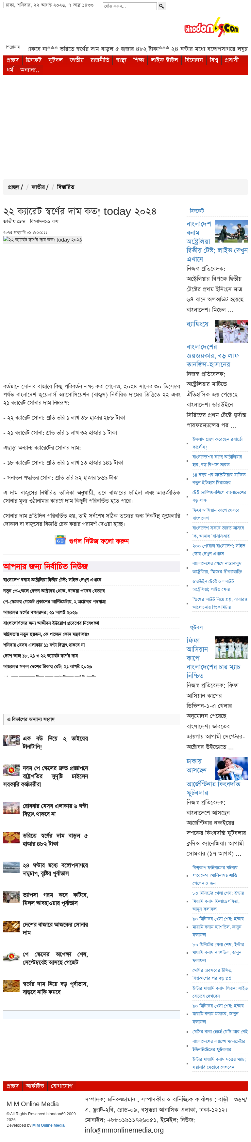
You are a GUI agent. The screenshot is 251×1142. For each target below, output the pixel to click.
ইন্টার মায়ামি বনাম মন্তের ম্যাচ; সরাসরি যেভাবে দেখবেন (219, 1063)
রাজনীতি (100, 60)
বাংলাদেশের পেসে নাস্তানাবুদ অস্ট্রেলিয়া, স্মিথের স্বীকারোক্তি (217, 567)
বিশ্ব (214, 60)
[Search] (162, 6)
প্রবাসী (232, 60)
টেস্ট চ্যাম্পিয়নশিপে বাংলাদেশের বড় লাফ (219, 496)
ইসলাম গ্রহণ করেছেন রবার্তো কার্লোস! (217, 443)
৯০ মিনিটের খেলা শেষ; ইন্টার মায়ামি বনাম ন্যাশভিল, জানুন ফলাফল (218, 927)
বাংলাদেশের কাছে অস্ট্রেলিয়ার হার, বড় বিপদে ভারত (217, 461)
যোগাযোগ (62, 1086)
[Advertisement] (125, 127)
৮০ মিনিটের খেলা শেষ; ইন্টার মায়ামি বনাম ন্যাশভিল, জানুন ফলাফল (218, 953)
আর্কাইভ (35, 1086)
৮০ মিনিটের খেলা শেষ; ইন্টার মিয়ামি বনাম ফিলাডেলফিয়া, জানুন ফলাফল (218, 901)
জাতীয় (77, 60)
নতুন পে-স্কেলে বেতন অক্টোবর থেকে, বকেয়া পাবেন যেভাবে (54, 591)
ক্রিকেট (34, 60)
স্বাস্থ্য (121, 60)
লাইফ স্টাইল (164, 60)
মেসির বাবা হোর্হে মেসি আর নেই (220, 1032)
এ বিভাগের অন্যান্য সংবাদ (31, 719)
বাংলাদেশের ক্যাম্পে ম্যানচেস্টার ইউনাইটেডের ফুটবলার (218, 1045)
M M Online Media (48, 1125)
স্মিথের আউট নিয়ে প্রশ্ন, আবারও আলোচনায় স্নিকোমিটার (219, 603)
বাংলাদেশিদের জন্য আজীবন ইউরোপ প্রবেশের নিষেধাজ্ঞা (51, 623)
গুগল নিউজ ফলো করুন (99, 541)
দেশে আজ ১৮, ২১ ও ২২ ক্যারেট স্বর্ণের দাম (40, 656)
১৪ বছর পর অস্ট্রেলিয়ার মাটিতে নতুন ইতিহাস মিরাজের (218, 479)
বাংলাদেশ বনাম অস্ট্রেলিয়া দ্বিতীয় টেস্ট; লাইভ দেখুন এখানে (52, 580)
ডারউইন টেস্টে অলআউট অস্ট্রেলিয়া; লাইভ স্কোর (213, 585)
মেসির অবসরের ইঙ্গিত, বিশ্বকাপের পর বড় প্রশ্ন (212, 974)
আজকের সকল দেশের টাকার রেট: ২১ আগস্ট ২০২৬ (47, 666)
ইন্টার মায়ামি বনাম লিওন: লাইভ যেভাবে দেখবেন (220, 992)
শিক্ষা (138, 60)
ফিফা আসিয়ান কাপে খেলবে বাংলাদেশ (216, 514)
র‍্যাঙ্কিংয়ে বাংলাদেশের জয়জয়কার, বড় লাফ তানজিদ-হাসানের (213, 344)
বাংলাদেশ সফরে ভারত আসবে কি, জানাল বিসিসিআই (218, 532)
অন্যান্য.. (30, 70)
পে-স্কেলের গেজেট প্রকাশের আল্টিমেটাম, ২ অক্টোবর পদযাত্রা (54, 602)
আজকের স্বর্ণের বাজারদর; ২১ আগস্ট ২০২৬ (40, 612)
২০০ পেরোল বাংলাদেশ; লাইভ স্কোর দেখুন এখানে (218, 550)
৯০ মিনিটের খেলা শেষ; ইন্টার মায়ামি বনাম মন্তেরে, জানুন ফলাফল (218, 1014)
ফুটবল (55, 60)
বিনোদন (194, 60)
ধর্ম (10, 70)
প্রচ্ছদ (13, 60)
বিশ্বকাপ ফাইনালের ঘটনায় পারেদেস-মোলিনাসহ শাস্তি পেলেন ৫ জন (215, 876)
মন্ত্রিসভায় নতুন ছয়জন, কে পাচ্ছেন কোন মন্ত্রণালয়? (46, 634)
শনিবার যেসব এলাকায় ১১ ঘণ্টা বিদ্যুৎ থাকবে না (44, 645)
